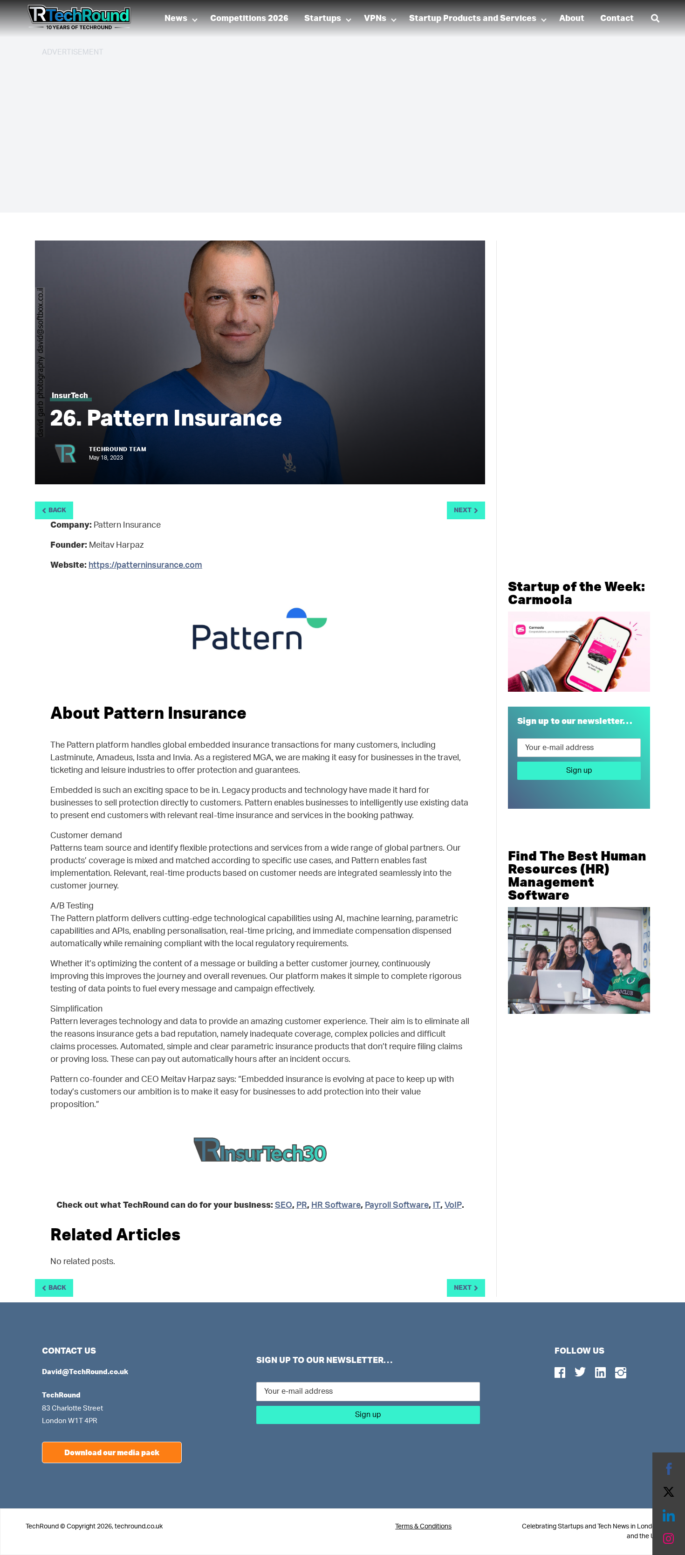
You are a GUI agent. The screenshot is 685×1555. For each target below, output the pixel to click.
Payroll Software (397, 1205)
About (571, 18)
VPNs (375, 18)
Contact (617, 18)
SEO (283, 1205)
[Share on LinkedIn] (669, 1515)
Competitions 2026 (249, 18)
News (175, 18)
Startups (322, 18)
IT (436, 1205)
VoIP (453, 1205)
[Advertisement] (321, 130)
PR (301, 1205)
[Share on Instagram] (669, 1539)
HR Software (336, 1205)
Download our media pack (111, 1452)
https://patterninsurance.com (145, 565)
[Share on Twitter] (669, 1492)
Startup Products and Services (472, 18)
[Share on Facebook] (669, 1469)
